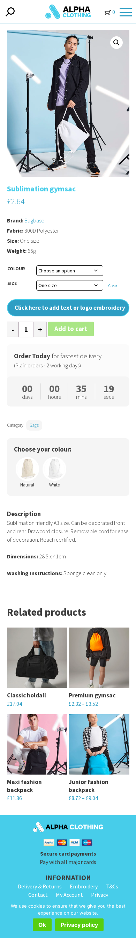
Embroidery (84, 886)
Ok (42, 924)
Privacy (99, 894)
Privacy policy (79, 924)
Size (12, 283)
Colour (16, 268)
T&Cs (112, 886)
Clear (112, 285)
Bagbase (34, 220)
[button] (116, 42)
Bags (34, 425)
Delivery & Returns (40, 886)
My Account (69, 894)
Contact (38, 894)
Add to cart (70, 329)
